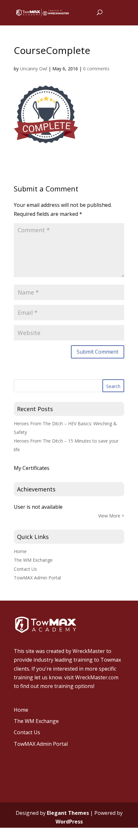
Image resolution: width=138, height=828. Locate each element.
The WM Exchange (33, 560)
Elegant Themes (68, 812)
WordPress (69, 821)
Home (20, 551)
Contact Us (25, 569)
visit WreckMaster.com (91, 677)
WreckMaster (89, 651)
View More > (111, 516)
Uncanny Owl (33, 69)
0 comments (96, 69)
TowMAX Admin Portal (37, 578)
